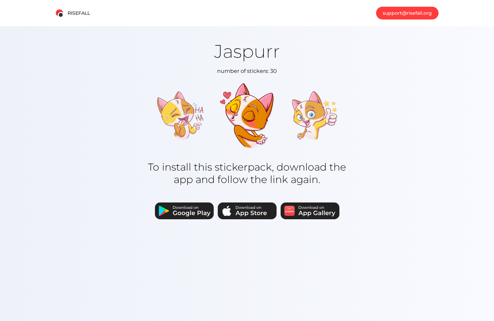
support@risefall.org (407, 13)
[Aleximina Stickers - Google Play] (184, 211)
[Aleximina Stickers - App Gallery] (310, 211)
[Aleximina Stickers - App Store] (247, 211)
